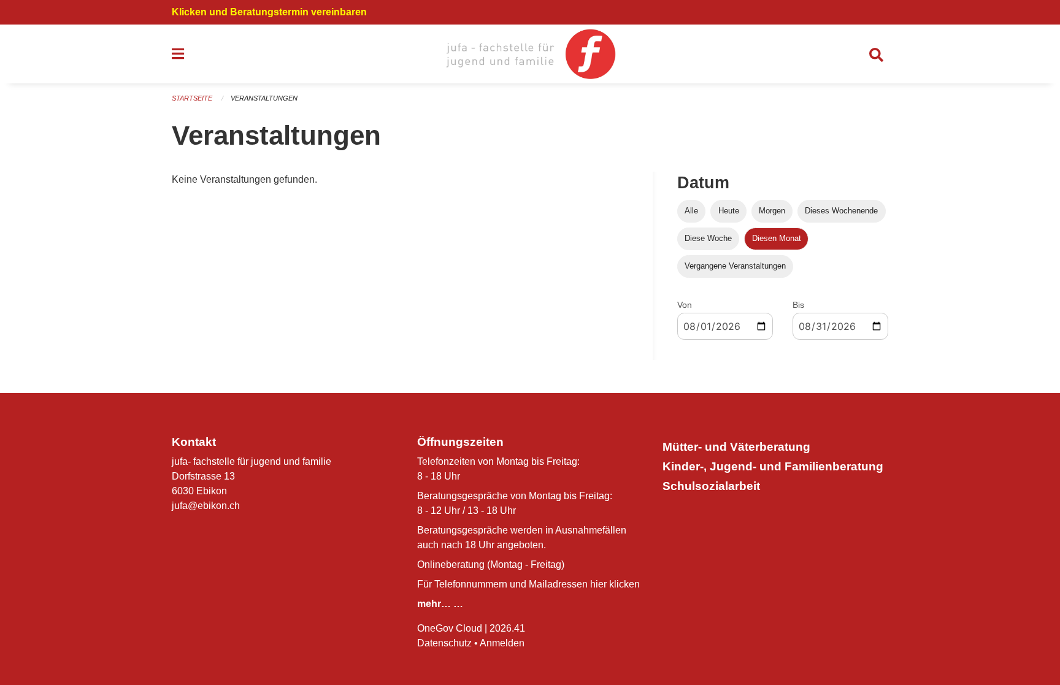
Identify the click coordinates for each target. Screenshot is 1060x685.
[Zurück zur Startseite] (530, 54)
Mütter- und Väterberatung (736, 446)
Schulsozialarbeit (711, 486)
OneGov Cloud (449, 628)
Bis (798, 305)
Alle (691, 210)
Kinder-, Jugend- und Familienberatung (772, 466)
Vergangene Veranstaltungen (735, 265)
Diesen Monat (776, 238)
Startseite (192, 98)
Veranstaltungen (264, 98)
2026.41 (507, 628)
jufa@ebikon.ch (206, 505)
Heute (728, 210)
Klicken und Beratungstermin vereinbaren (269, 12)
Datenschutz (444, 643)
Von (684, 305)
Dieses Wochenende (841, 210)
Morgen (772, 210)
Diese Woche (708, 238)
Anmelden (502, 643)
